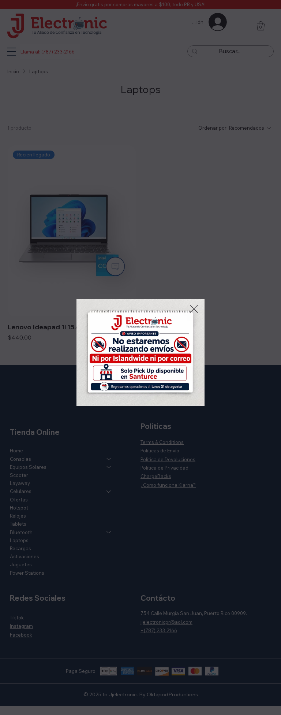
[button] (194, 309)
